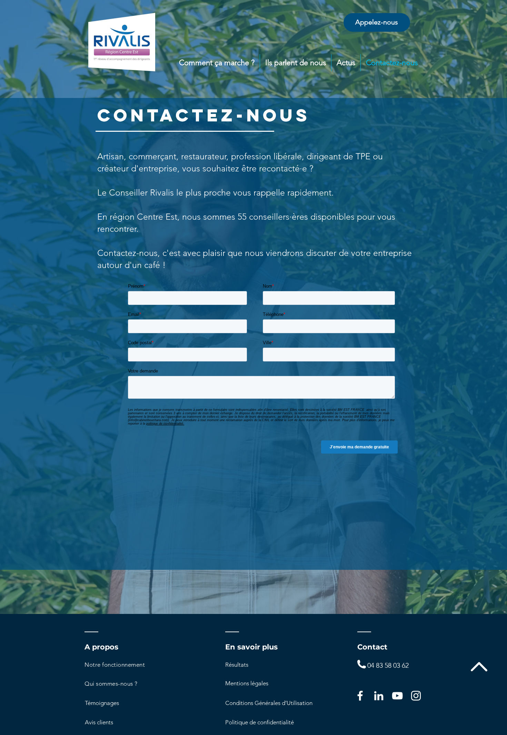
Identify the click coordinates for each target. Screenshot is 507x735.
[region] (377, 22)
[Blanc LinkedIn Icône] (378, 695)
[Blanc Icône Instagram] (416, 695)
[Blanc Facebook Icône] (360, 695)
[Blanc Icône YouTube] (397, 695)
